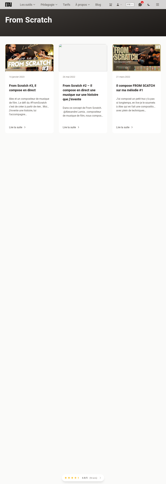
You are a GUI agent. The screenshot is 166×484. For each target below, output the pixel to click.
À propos (81, 4)
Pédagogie (47, 4)
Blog (98, 4)
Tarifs (66, 4)
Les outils (26, 4)
